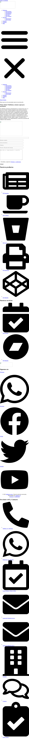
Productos (5, 10)
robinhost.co (18, 495)
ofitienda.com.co (9, 494)
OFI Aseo (7, 15)
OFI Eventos (8, 19)
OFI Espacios (8, 18)
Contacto (5, 22)
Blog (4, 23)
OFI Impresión (8, 12)
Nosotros (5, 21)
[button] (14, 54)
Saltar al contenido (4, 0)
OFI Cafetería (8, 16)
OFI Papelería (8, 11)
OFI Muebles (8, 13)
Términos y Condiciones (14, 496)
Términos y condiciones (16, 161)
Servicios (5, 17)
